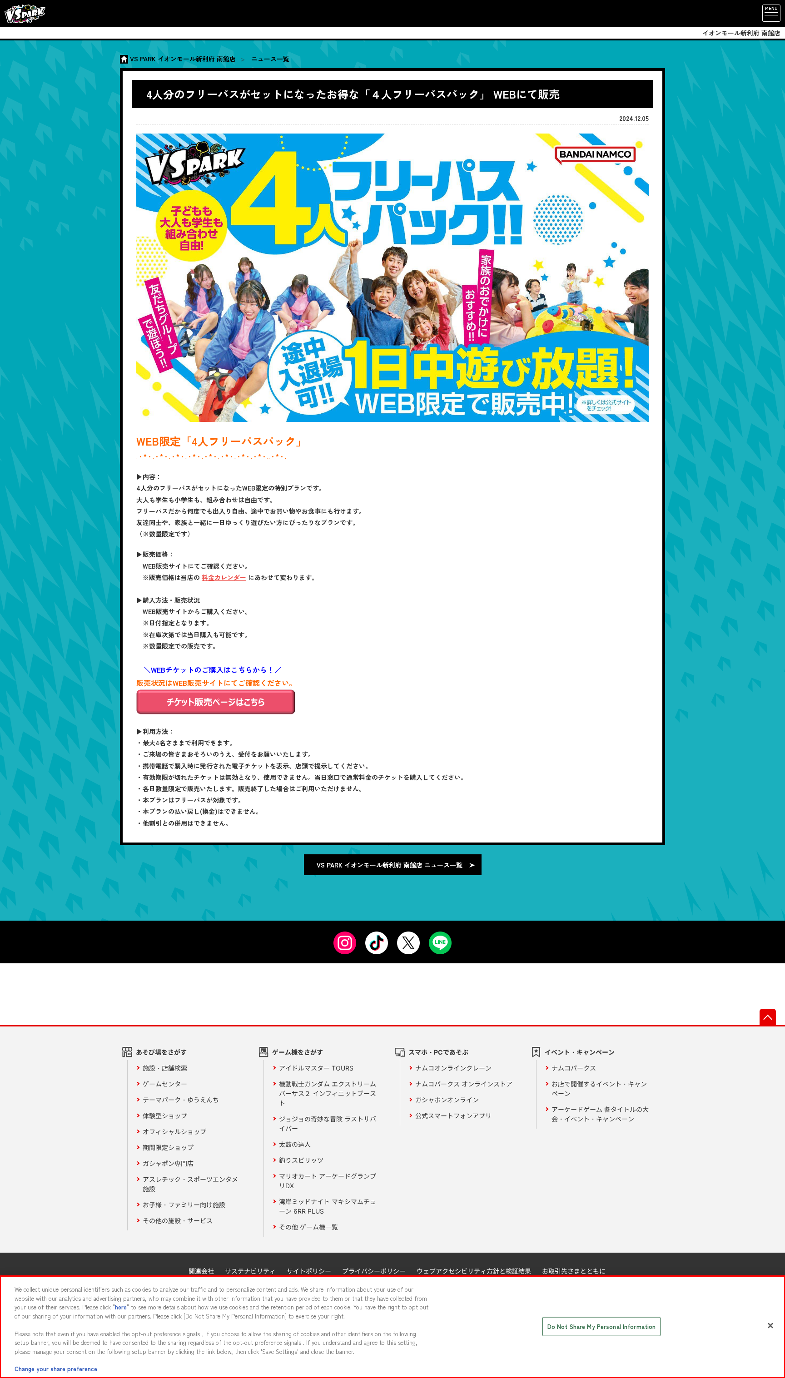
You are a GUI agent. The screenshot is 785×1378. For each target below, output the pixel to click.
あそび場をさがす (161, 1052)
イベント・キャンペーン (580, 1052)
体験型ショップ (165, 1116)
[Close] (770, 1326)
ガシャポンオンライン (447, 1100)
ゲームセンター (165, 1084)
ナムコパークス (573, 1068)
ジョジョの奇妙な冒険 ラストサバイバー (327, 1123)
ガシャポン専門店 (168, 1163)
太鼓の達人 (295, 1144)
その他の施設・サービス (178, 1220)
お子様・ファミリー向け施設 (184, 1205)
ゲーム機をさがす (297, 1052)
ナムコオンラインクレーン (453, 1068)
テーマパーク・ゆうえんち (181, 1100)
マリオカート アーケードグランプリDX (327, 1181)
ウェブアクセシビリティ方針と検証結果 (474, 1271)
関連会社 (201, 1271)
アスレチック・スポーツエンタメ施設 (190, 1184)
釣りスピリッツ (301, 1160)
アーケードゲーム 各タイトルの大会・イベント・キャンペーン (600, 1114)
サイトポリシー (309, 1271)
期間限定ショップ (168, 1147)
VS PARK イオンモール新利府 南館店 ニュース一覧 (389, 864)
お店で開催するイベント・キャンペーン (599, 1088)
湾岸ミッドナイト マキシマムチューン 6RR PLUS (327, 1206)
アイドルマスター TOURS (316, 1068)
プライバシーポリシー (374, 1271)
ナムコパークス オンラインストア (463, 1084)
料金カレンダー (224, 577)
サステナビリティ (250, 1271)
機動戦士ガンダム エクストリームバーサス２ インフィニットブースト (327, 1093)
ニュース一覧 (270, 58)
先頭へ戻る (768, 1017)
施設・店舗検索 (165, 1068)
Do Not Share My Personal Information (601, 1326)
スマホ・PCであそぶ (438, 1052)
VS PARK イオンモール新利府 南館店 (183, 58)
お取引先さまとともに (574, 1271)
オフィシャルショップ (174, 1131)
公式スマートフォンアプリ (453, 1116)
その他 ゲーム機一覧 (308, 1227)
